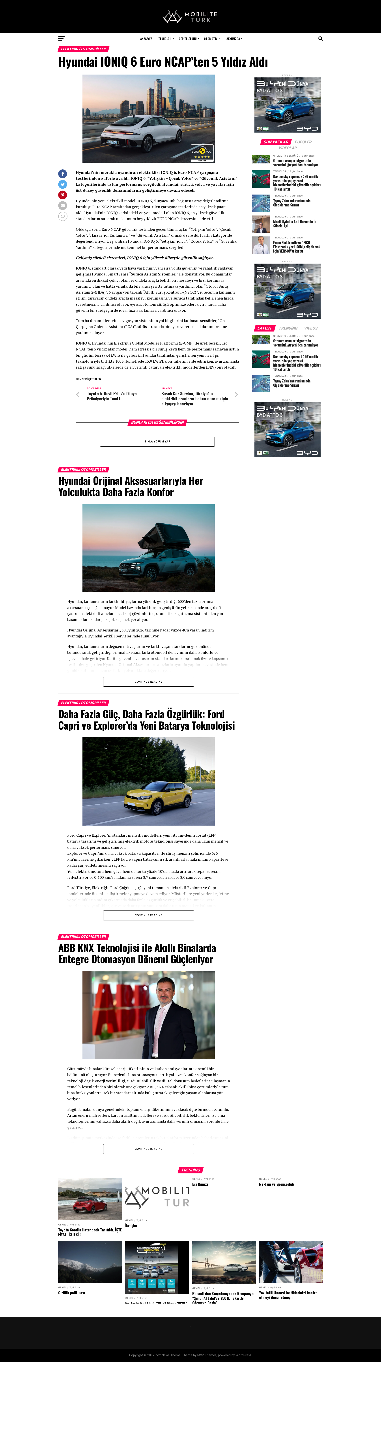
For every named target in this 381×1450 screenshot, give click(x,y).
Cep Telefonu (188, 38)
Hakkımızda (232, 38)
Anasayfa (146, 38)
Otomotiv (210, 38)
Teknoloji (165, 38)
